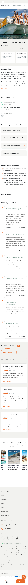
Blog (2, 503)
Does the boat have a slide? (11, 145)
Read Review (6, 381)
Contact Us (4, 511)
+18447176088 (8, 529)
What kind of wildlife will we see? (13, 138)
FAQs (23, 6)
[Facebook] (3, 538)
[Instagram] (7, 538)
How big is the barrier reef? (11, 153)
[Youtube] (17, 538)
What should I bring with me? (12, 130)
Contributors (5, 515)
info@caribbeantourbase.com (12, 525)
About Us (4, 499)
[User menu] (24, 1)
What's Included (15, 6)
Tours (2, 495)
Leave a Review (9, 352)
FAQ (2, 507)
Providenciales (13, 451)
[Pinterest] (12, 538)
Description (5, 6)
